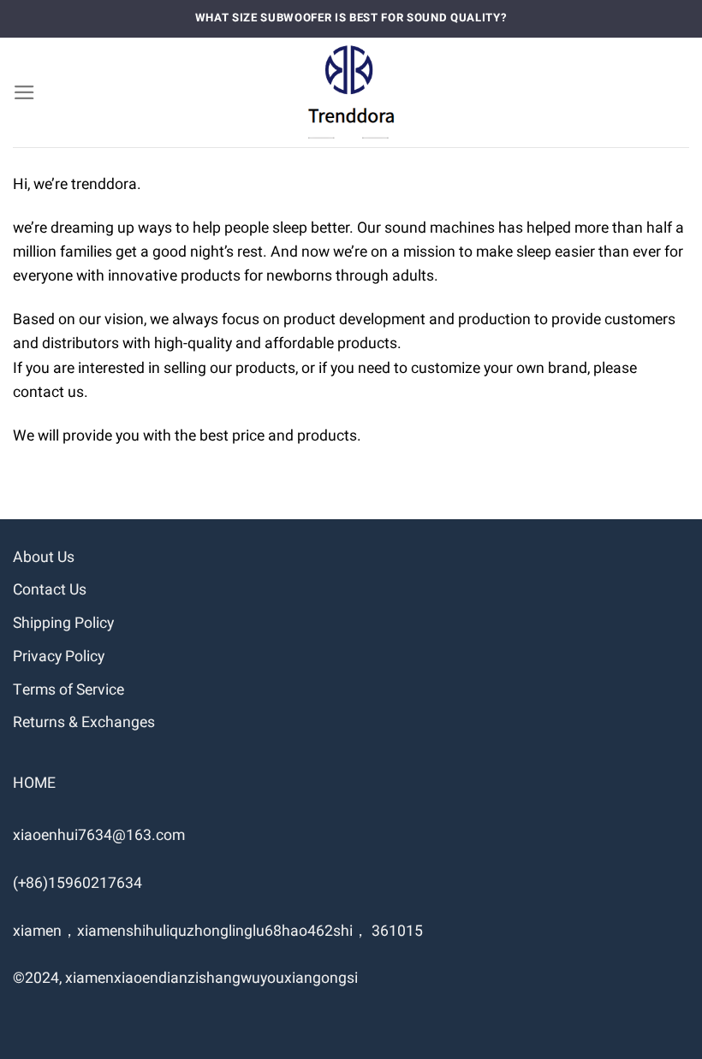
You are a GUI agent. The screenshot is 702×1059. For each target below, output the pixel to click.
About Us (43, 557)
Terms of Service (68, 690)
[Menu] (24, 92)
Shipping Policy (63, 623)
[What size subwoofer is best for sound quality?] (351, 92)
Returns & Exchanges (84, 722)
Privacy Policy (58, 656)
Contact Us (49, 589)
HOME (34, 783)
